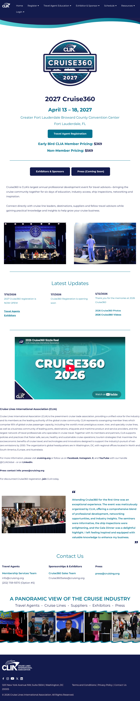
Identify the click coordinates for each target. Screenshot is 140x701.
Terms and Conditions (84, 685)
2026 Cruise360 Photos (108, 310)
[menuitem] (19, 6)
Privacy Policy (105, 685)
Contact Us (120, 685)
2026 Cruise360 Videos (108, 314)
